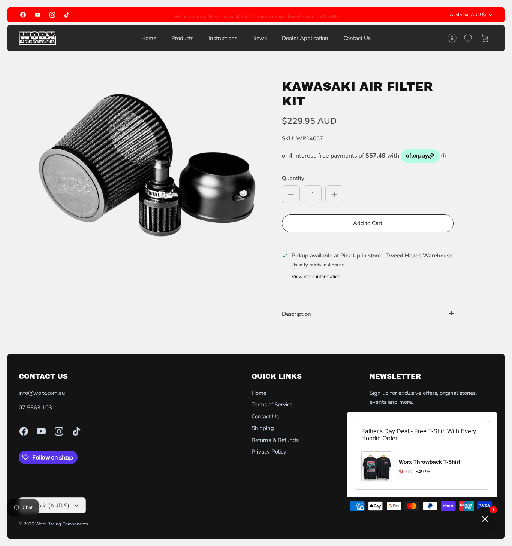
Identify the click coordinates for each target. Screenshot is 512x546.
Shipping (263, 428)
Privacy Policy (269, 451)
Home (148, 38)
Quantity (293, 178)
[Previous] (143, 15)
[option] (148, 170)
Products (182, 38)
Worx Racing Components (61, 524)
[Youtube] (37, 15)
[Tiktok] (67, 15)
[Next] (369, 15)
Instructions (222, 38)
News (259, 38)
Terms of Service (272, 404)
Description (296, 314)
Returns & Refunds (275, 440)
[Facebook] (23, 15)
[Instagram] (52, 15)
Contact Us (357, 38)
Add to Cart (367, 223)
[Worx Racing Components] (37, 38)
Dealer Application (305, 38)
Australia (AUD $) (468, 15)
